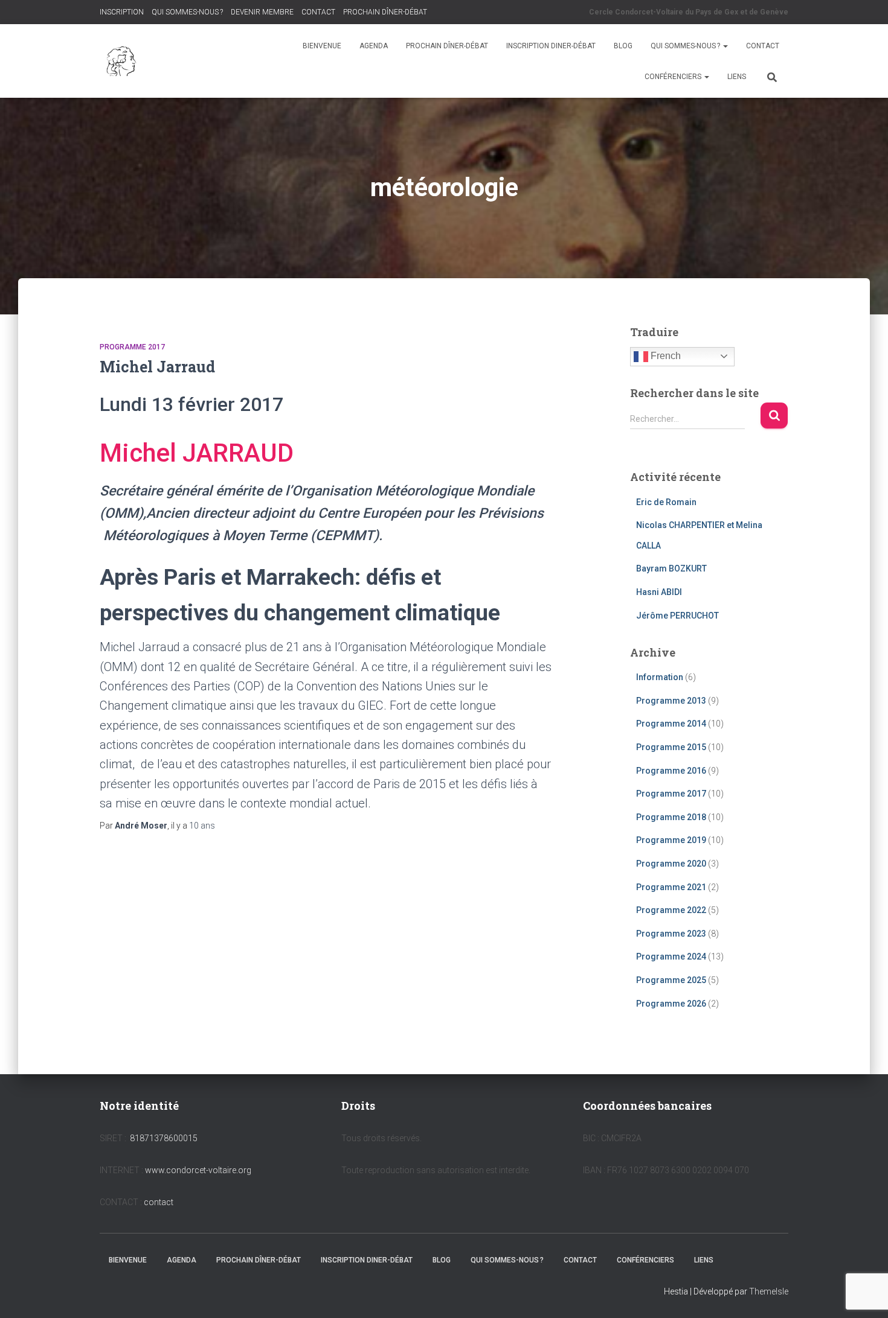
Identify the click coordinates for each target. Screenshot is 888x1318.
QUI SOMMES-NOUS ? (187, 12)
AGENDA (373, 46)
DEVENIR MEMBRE (262, 12)
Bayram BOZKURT (671, 568)
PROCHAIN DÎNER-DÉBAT (385, 12)
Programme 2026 (671, 1003)
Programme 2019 (671, 840)
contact (158, 1202)
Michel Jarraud (157, 367)
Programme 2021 (671, 887)
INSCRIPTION (122, 12)
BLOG (623, 46)
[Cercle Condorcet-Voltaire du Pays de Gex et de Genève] (122, 61)
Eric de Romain (666, 502)
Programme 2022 (671, 910)
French (664, 356)
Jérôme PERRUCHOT (677, 615)
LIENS (736, 76)
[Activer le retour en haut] (864, 1294)
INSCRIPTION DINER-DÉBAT (551, 46)
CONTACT (318, 12)
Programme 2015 (671, 747)
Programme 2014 (671, 723)
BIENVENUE (322, 46)
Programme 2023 (671, 933)
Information (659, 677)
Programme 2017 (132, 347)
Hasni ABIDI (659, 592)
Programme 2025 (671, 980)
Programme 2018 (671, 817)
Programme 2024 (671, 956)
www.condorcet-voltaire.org (198, 1170)
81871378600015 (164, 1138)
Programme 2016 (671, 770)
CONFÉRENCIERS (674, 76)
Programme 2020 (671, 863)
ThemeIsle (768, 1291)
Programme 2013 (671, 700)
